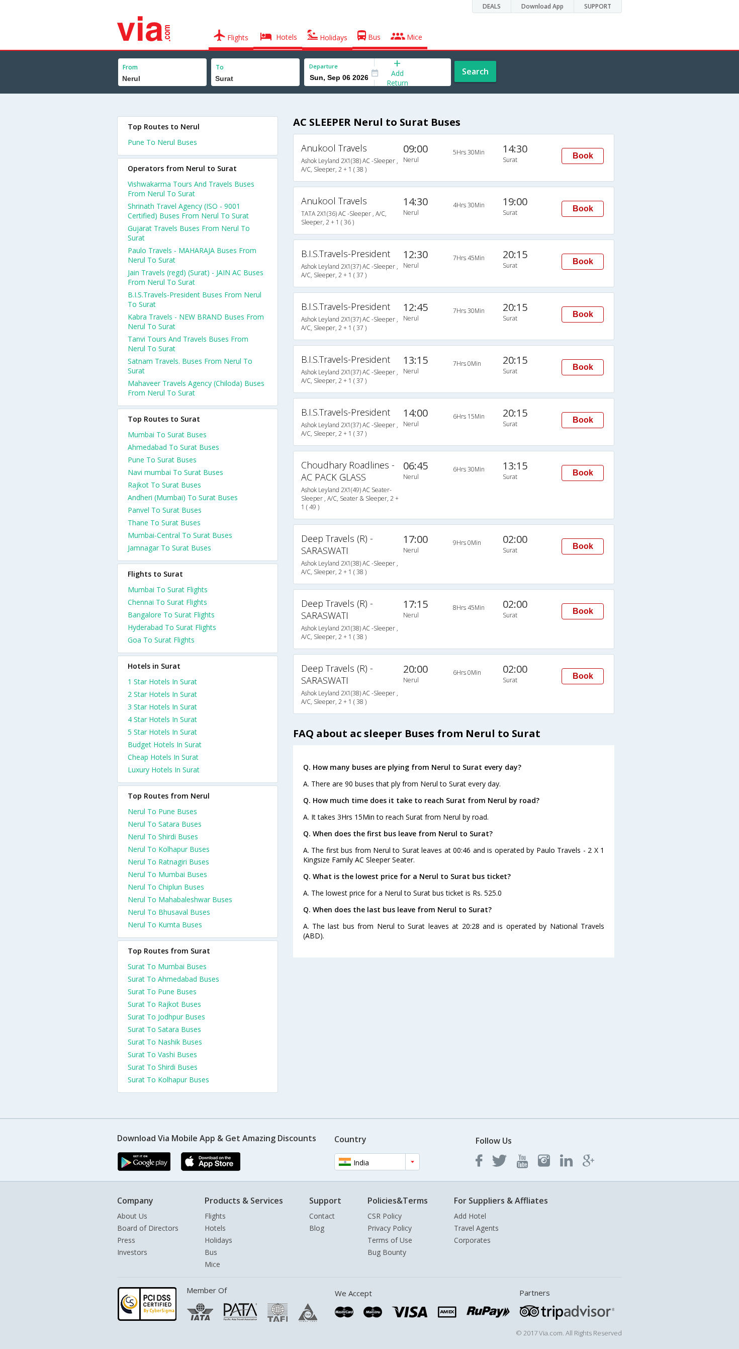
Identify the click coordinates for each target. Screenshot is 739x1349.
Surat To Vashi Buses (162, 1054)
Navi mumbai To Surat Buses (175, 472)
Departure (323, 66)
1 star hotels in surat (162, 681)
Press (126, 1240)
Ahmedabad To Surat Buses (173, 447)
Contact (322, 1216)
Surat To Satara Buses (164, 1029)
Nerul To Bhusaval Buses (169, 912)
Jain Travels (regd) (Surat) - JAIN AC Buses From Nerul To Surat (195, 277)
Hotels (215, 1228)
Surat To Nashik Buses (165, 1042)
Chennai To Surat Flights (167, 602)
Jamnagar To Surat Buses (169, 547)
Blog (316, 1228)
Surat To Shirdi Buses (163, 1067)
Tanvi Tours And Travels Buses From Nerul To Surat (188, 343)
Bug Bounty (386, 1252)
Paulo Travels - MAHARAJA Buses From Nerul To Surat (192, 255)
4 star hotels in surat (162, 719)
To (220, 67)
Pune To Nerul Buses (162, 142)
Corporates (472, 1240)
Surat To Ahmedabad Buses (173, 979)
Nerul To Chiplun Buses (166, 887)
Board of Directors (147, 1228)
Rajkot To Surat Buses (164, 485)
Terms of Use (389, 1240)
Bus (211, 1252)
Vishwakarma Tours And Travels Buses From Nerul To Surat (191, 188)
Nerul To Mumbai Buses (167, 874)
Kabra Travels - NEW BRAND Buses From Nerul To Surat (196, 321)
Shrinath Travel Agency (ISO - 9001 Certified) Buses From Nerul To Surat (188, 210)
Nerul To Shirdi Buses (163, 836)
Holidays (218, 1240)
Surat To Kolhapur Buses (168, 1079)
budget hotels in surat (165, 744)
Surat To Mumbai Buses (167, 966)
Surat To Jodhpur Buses (166, 1016)
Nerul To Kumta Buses (165, 924)
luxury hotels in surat (164, 769)
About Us (132, 1216)
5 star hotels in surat (162, 732)
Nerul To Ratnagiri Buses (168, 861)
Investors (132, 1252)
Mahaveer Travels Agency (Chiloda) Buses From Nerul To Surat (196, 388)
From (130, 67)
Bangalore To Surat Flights (171, 614)
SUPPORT (597, 6)
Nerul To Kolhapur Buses (169, 849)
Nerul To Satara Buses (165, 824)
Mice (212, 1264)
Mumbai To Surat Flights (168, 589)
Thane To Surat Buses (164, 522)
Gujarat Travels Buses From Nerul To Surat (189, 233)
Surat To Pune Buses (162, 991)
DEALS (492, 6)
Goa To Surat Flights (161, 640)
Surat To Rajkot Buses (164, 1004)
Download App (542, 6)
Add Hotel (470, 1216)
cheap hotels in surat (163, 757)
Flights (215, 1216)
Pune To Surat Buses (162, 459)
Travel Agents (476, 1228)
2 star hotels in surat (162, 694)
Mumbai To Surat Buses (167, 434)
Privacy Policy (389, 1228)
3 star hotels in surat (162, 706)
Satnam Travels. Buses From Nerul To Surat (190, 365)
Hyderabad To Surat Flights (172, 627)
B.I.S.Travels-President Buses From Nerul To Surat (194, 299)
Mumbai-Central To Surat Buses (180, 535)
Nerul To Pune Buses (162, 811)
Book (583, 155)
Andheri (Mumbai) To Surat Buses (183, 497)
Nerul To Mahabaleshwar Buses (180, 899)
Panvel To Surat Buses (165, 510)
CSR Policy (384, 1216)
